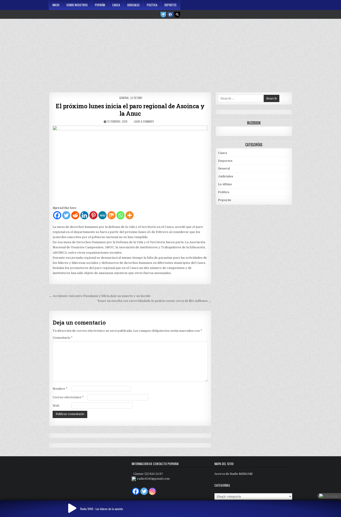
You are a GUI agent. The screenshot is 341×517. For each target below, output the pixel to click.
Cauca (116, 5)
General (124, 98)
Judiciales (133, 5)
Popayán (100, 5)
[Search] (177, 14)
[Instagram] (152, 491)
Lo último (136, 98)
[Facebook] (170, 14)
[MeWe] (102, 215)
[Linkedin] (84, 215)
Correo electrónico (68, 397)
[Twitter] (163, 14)
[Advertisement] (170, 53)
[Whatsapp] (120, 215)
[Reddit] (75, 215)
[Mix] (111, 215)
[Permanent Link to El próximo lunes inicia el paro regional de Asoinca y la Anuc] (130, 164)
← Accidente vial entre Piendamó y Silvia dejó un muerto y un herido (100, 296)
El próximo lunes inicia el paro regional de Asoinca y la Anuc (130, 109)
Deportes (170, 5)
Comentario (63, 337)
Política (152, 5)
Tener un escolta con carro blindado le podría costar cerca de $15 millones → (154, 301)
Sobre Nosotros (77, 5)
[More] (129, 215)
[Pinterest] (93, 215)
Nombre (60, 388)
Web (56, 405)
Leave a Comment (144, 121)
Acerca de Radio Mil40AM (233, 474)
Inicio (55, 5)
